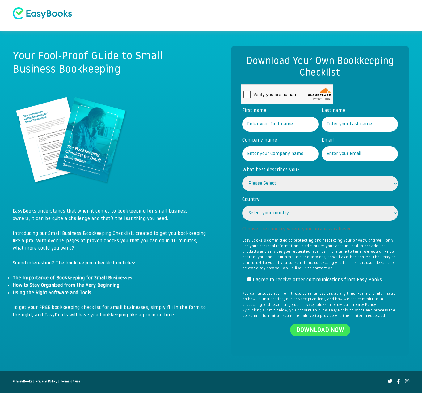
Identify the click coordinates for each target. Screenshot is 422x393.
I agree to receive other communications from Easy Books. (317, 279)
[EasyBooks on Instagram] (407, 381)
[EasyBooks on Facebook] (398, 381)
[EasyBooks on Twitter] (390, 381)
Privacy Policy (363, 305)
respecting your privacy (344, 241)
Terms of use (70, 381)
